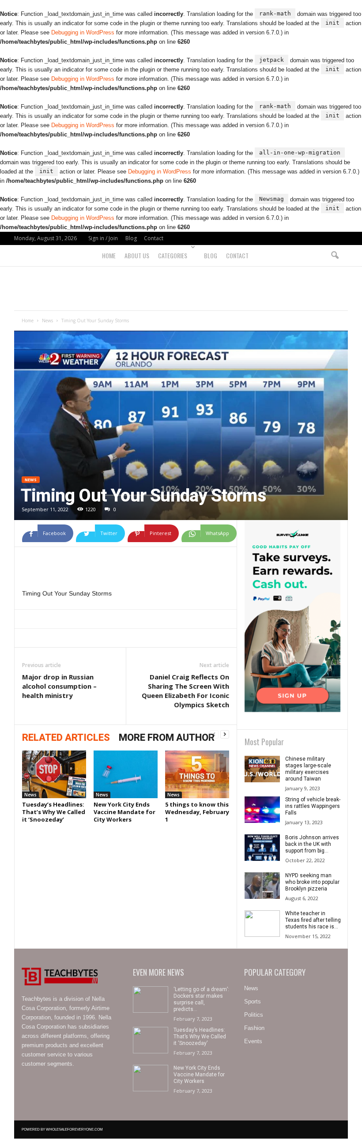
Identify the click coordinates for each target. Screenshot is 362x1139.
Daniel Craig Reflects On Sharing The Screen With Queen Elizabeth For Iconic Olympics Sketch (185, 690)
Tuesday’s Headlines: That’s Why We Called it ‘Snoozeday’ (53, 811)
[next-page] (224, 734)
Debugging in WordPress (82, 32)
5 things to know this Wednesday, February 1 (197, 811)
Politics (253, 1014)
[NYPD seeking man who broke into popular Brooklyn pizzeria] (262, 885)
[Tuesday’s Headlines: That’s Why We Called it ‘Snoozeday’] (54, 774)
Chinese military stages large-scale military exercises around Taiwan (308, 769)
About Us (136, 255)
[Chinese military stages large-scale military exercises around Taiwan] (262, 769)
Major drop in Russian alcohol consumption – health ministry (59, 686)
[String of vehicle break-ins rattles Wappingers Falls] (262, 809)
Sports (252, 1001)
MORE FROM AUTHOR (167, 737)
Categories (172, 255)
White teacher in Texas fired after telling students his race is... (313, 920)
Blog (131, 238)
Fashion (254, 1028)
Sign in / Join (103, 238)
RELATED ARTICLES (66, 737)
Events (253, 1041)
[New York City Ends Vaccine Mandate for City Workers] (126, 774)
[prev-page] (214, 734)
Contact (153, 238)
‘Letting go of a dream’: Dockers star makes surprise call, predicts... (201, 999)
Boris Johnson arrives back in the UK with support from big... (312, 844)
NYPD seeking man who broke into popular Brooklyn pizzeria (312, 882)
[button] (334, 255)
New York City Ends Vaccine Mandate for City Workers (124, 811)
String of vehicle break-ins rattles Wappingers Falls (312, 806)
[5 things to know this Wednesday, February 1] (197, 774)
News (47, 320)
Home (109, 255)
